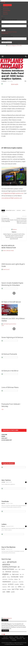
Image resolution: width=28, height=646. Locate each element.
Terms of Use (19, 638)
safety (19, 586)
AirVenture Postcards (9, 354)
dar (19, 567)
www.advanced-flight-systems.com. (11, 198)
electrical (8, 571)
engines (5, 574)
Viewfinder (5, 501)
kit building (10, 579)
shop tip (4, 589)
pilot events (4, 584)
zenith (13, 592)
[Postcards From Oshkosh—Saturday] (14, 395)
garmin (4, 577)
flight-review (15, 574)
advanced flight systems (10, 210)
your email (3, 40)
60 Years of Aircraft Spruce (11, 302)
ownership (21, 581)
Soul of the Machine (8, 547)
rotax (16, 586)
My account (6, 8)
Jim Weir (3, 482)
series (23, 586)
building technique (9, 567)
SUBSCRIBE (4, 434)
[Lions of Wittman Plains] (14, 378)
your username (5, 23)
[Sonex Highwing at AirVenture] (14, 328)
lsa (19, 579)
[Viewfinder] (14, 494)
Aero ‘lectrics (6, 480)
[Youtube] (4, 2)
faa (10, 574)
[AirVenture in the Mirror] (14, 362)
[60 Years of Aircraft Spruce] (14, 293)
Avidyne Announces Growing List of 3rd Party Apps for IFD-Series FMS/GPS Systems (20, 221)
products (11, 584)
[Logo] (11, 63)
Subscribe (5, 6)
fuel (20, 574)
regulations (4, 586)
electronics (15, 571)
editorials (23, 569)
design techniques (8, 569)
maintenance (6, 581)
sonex (9, 589)
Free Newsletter (6, 10)
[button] (2, 56)
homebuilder (15, 577)
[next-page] (3, 409)
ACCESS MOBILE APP (6, 440)
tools (21, 589)
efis (3, 571)
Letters (3, 524)
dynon (3, 212)
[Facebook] (1, 2)
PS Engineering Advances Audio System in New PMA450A (7, 220)
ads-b (4, 562)
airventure (19, 210)
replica (12, 586)
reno (9, 586)
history (8, 576)
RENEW (3, 436)
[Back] (2, 16)
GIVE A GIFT (4, 438)
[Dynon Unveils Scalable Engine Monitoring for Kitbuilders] (14, 274)
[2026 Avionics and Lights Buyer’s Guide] (14, 255)
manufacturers (15, 581)
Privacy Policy (4, 33)
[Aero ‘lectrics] (14, 472)
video (8, 592)
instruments (4, 579)
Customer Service (5, 638)
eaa (19, 569)
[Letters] (14, 516)
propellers (17, 584)
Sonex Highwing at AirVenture (12, 337)
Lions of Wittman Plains (10, 387)
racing (21, 584)
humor (21, 577)
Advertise (5, 12)
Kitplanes (4, 81)
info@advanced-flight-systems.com (13, 193)
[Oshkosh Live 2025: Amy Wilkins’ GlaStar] (14, 309)
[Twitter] (3, 2)
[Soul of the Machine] (14, 539)
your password (5, 28)
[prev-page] (2, 409)
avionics (23, 210)
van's (3, 592)
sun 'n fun (15, 589)
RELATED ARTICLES (7, 245)
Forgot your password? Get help (9, 32)
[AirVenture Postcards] (14, 345)
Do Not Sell (14, 640)
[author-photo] (14, 229)
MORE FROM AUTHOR (8, 248)
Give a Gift (5, 14)
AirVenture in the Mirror (9, 371)
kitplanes (16, 579)
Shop (24, 638)
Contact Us (11, 637)
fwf (23, 574)
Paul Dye (3, 549)
